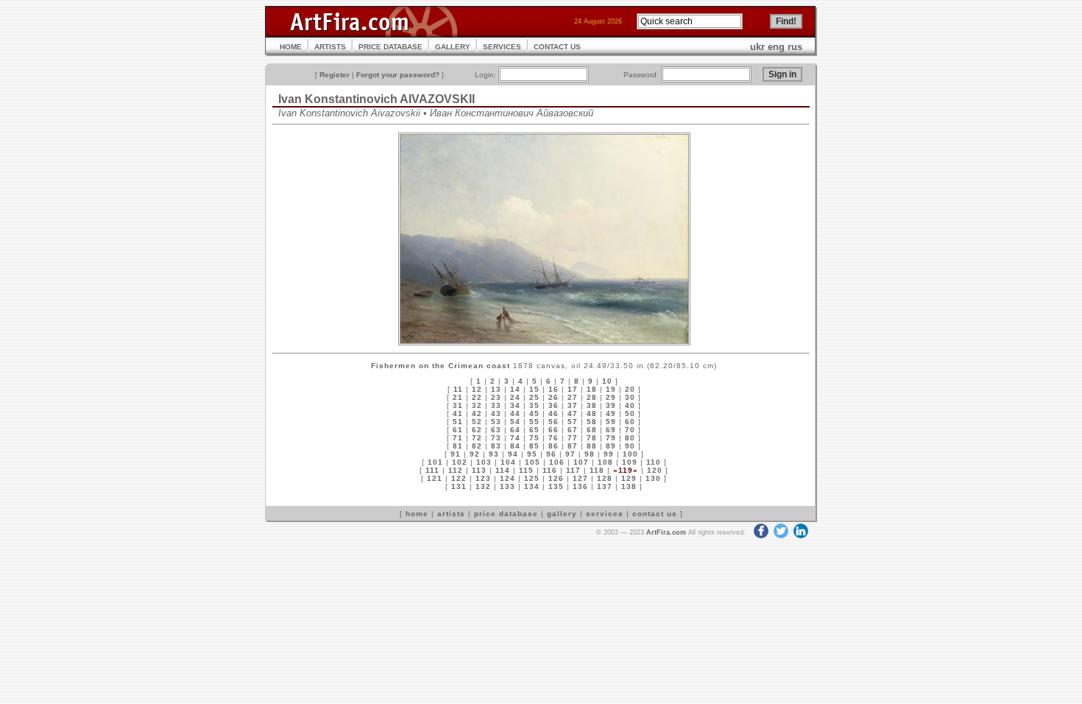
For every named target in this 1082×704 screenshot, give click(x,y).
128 (604, 478)
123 (483, 478)
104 (508, 462)
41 (458, 413)
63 (496, 430)
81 (458, 446)
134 (532, 486)
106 (557, 462)
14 (515, 389)
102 (459, 462)
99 (609, 454)
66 (553, 430)
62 (477, 430)
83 (496, 446)
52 (477, 422)
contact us (654, 514)
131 (459, 486)
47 (572, 413)
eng (776, 46)
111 (432, 470)
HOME (291, 47)
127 (580, 478)
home (417, 514)
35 (534, 405)
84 (515, 446)
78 (592, 438)
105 (532, 462)
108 (605, 462)
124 (507, 478)
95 (532, 454)
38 (592, 405)
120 (654, 470)
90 (630, 446)
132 (483, 486)
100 (630, 454)
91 (455, 454)
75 (534, 438)
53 (496, 422)
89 (611, 446)
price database (506, 514)
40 (630, 405)
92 (475, 454)
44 (515, 413)
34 (515, 405)
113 (479, 470)
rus (795, 46)
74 (515, 438)
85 (534, 446)
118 (597, 470)
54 (515, 422)
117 (573, 470)
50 (630, 413)
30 (630, 397)
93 (494, 454)
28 (592, 397)
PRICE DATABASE (390, 47)
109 (629, 462)
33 (496, 405)
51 (458, 422)
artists (451, 514)
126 (556, 478)
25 (534, 397)
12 (477, 389)
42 (477, 413)
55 (534, 422)
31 (458, 405)
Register (334, 75)
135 (556, 486)
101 (435, 462)
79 (611, 438)
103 (484, 462)
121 (434, 478)
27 (572, 397)
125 (532, 478)
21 (458, 397)
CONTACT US (557, 47)
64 (515, 430)
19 (611, 389)
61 (458, 430)
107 (581, 462)
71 (458, 438)
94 (513, 454)
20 (630, 389)
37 (572, 405)
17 (572, 389)
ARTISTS (330, 47)
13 (496, 389)
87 (572, 446)
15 (534, 389)
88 (592, 446)
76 (553, 438)
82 (477, 446)
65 (534, 430)
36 (553, 405)
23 (496, 397)
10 (607, 381)
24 (515, 397)
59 (611, 422)
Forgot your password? (397, 75)
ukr (757, 46)
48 (592, 413)
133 (507, 486)
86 (553, 446)
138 (629, 486)
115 (526, 470)
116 (549, 470)
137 (604, 486)
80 (630, 438)
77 (572, 438)
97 (570, 454)
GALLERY (452, 47)
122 (459, 478)
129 (629, 478)
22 (477, 397)
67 (572, 430)
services (604, 514)
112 (455, 470)
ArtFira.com (666, 532)
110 (653, 462)
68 (592, 430)
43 (496, 413)
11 (458, 389)
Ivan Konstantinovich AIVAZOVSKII (376, 99)
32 (477, 405)
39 (611, 405)
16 (553, 389)
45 (534, 413)
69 (611, 430)
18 (592, 389)
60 (630, 422)
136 (580, 486)
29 (611, 397)
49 (611, 413)
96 (551, 454)
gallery (562, 514)
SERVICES (502, 47)
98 (589, 454)
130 (653, 478)
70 (630, 430)
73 (496, 438)
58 (592, 422)
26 (553, 397)
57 (572, 422)
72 (477, 438)
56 (553, 422)
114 (502, 470)
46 (553, 413)
